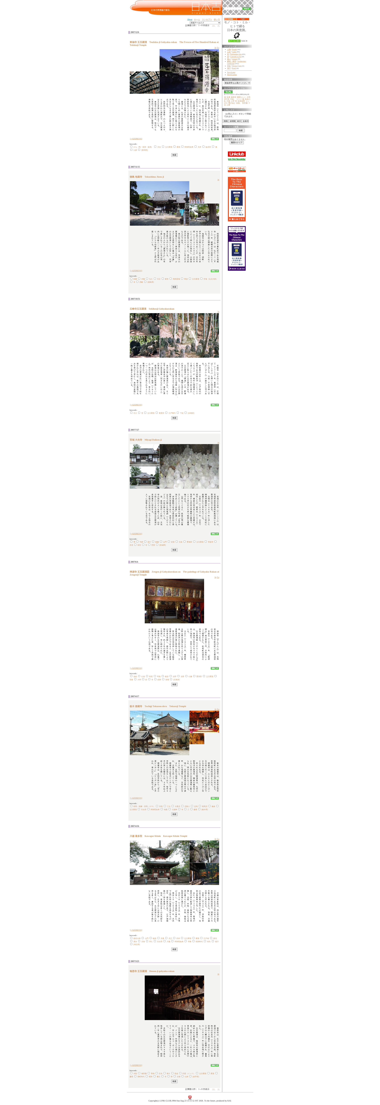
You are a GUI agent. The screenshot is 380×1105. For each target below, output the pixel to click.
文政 (180, 542)
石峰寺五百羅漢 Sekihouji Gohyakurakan (153, 309)
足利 (196, 806)
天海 (143, 941)
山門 (165, 542)
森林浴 (233, 97)
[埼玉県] (136, 944)
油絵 (135, 676)
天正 (159, 279)
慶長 (131, 1077)
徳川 (217, 941)
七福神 (174, 809)
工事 (228, 105)
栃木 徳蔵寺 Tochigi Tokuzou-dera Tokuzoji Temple (158, 706)
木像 (143, 279)
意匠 (229, 66)
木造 (131, 545)
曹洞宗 (189, 542)
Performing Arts (236, 54)
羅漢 (178, 147)
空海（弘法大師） (211, 279)
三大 (169, 806)
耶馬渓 (204, 806)
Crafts (234, 52)
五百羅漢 (168, 147)
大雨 (248, 97)
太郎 (182, 676)
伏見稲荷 (241, 101)
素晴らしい (241, 97)
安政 (131, 680)
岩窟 (173, 542)
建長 (195, 809)
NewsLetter (231, 72)
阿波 (186, 279)
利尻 (151, 676)
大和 (139, 680)
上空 (232, 101)
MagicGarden (232, 75)
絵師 (159, 680)
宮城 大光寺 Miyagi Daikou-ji (147, 439)
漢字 (229, 68)
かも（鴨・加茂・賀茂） (143, 147)
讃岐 (141, 282)
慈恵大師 (137, 938)
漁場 (167, 680)
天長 (162, 938)
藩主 (158, 1077)
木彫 (135, 1073)
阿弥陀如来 (189, 147)
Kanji (234, 68)
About (189, 19)
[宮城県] (162, 545)
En (218, 48)
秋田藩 (245, 103)
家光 (215, 938)
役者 (228, 97)
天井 (199, 147)
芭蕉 (153, 545)
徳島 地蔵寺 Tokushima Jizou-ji (148, 177)
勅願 (135, 279)
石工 (135, 413)
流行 (149, 542)
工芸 (229, 52)
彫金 (176, 1073)
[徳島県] (150, 282)
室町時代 (141, 1077)
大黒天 (177, 806)
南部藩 (144, 1073)
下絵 (181, 413)
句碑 (141, 542)
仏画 (143, 676)
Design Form (236, 66)
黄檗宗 (161, 413)
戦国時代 (199, 941)
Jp (215, 48)
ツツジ (239, 99)
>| (219, 25)
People (234, 49)
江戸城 (206, 938)
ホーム (197, 19)
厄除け (187, 806)
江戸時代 (172, 413)
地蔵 (165, 809)
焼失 (139, 545)
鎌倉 (213, 806)
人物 (229, 49)
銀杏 (166, 279)
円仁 (151, 941)
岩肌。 (239, 103)
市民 (161, 806)
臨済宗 (208, 147)
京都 (178, 1077)
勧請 (166, 676)
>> (213, 25)
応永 (160, 1073)
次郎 (174, 676)
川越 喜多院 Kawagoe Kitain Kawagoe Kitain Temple (158, 836)
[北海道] (176, 680)
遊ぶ (229, 59)
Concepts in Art (235, 57)
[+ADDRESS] (136, 139)
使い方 (217, 19)
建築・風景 (231, 61)
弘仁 (151, 279)
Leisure (234, 59)
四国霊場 (176, 279)
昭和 (150, 1077)
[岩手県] (196, 1077)
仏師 (135, 150)
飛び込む (231, 103)
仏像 (190, 676)
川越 (168, 941)
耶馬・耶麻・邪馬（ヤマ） (144, 806)
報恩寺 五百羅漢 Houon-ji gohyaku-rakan (153, 971)
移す (168, 1073)
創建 (157, 542)
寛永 (135, 941)
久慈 (228, 101)
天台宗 (143, 809)
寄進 (159, 676)
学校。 (233, 99)
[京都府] (191, 413)
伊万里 (226, 99)
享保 (153, 1073)
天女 (159, 147)
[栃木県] (204, 809)
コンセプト (207, 19)
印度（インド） (188, 1073)
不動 (189, 941)
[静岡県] (144, 150)
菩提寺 (210, 542)
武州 (178, 938)
